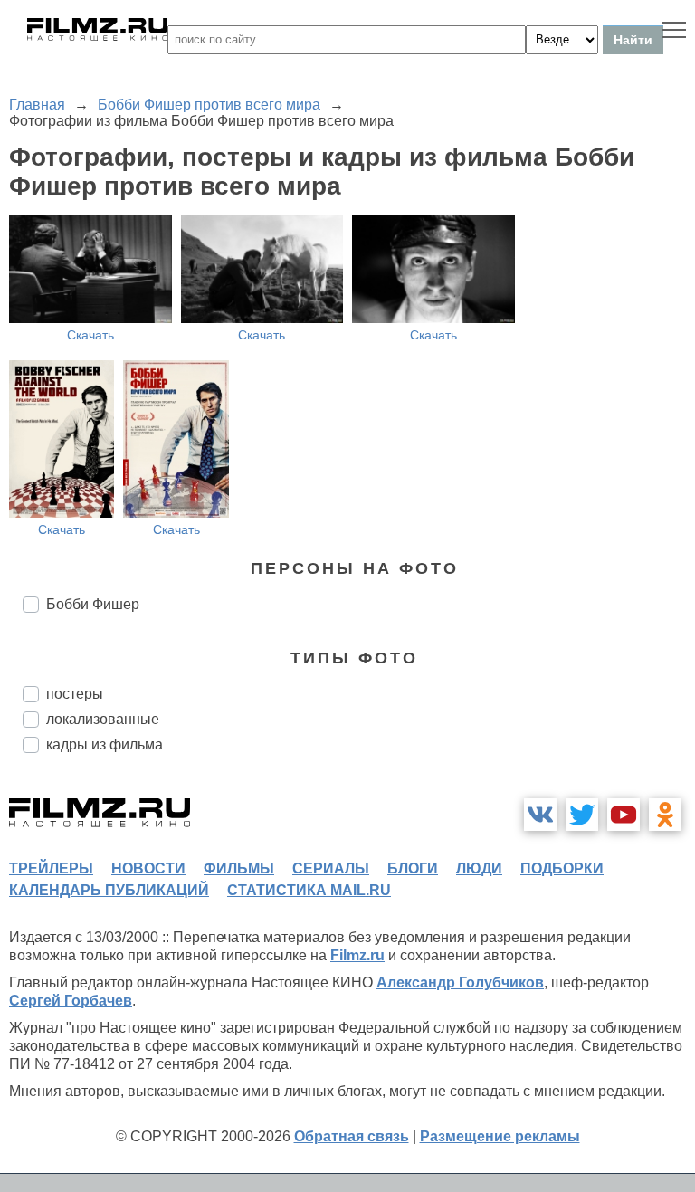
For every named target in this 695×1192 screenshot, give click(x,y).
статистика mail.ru (309, 890)
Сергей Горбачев (70, 1000)
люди (479, 868)
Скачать (90, 335)
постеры (74, 693)
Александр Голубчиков (460, 982)
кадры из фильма (104, 744)
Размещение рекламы (500, 1136)
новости (148, 868)
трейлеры (51, 868)
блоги (412, 868)
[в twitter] (582, 814)
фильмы (239, 868)
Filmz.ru (357, 955)
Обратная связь (351, 1136)
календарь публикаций (109, 890)
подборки (562, 868)
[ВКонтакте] (540, 814)
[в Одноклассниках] (665, 814)
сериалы (330, 868)
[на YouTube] (623, 814)
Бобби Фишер (92, 604)
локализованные (102, 719)
